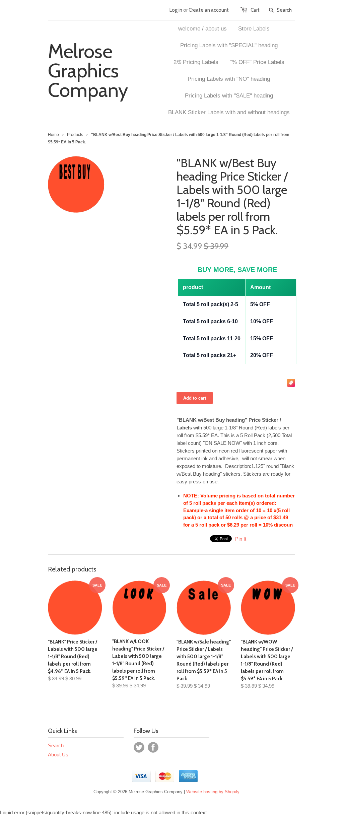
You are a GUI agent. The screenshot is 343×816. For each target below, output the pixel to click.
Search (56, 745)
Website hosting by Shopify (212, 791)
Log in (175, 10)
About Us (58, 754)
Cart (255, 10)
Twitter (139, 747)
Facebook (153, 747)
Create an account (209, 10)
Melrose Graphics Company (88, 71)
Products (75, 134)
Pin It (240, 539)
